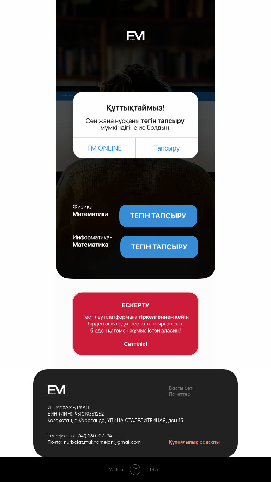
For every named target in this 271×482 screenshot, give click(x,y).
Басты (176, 388)
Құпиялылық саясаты (194, 442)
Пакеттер (180, 394)
